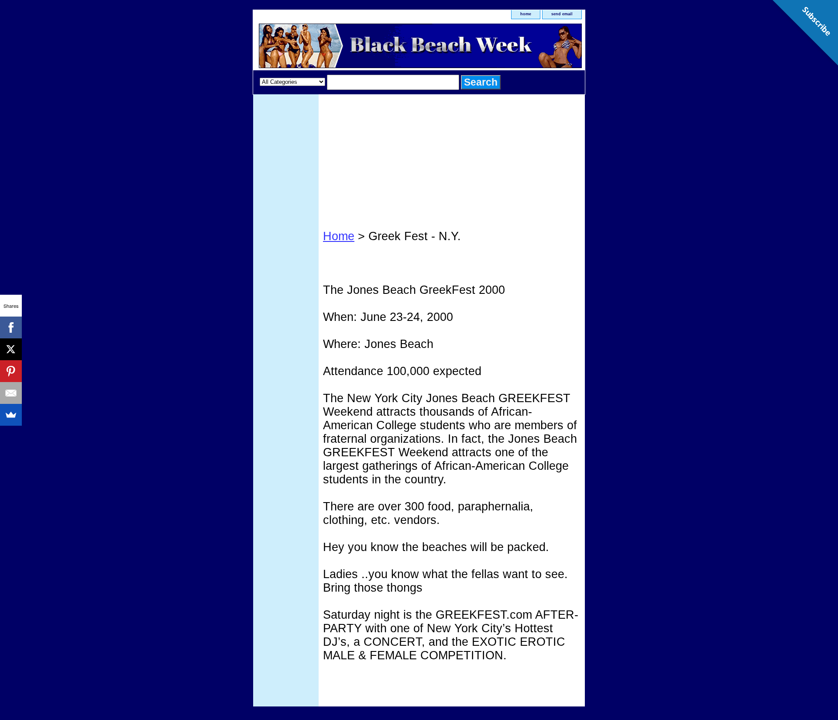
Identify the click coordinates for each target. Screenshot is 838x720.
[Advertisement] (452, 160)
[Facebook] (11, 327)
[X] (11, 349)
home (525, 14)
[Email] (11, 393)
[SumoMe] (11, 415)
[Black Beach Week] (362, 47)
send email (562, 14)
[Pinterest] (11, 371)
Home (338, 236)
